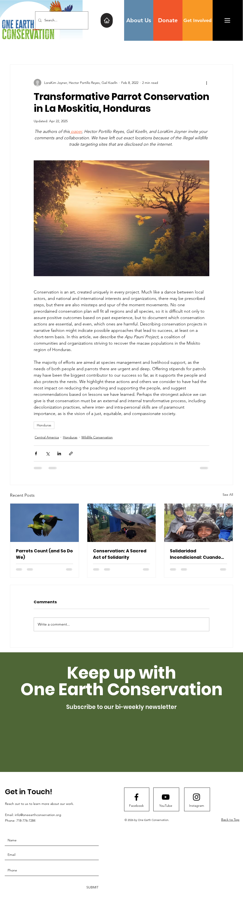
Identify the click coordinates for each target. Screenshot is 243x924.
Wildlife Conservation (97, 437)
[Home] (107, 20)
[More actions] (206, 83)
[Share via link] (71, 453)
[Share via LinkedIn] (59, 453)
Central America (47, 437)
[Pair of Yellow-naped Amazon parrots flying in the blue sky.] (44, 523)
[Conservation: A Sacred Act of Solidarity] (121, 523)
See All (228, 494)
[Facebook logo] (136, 797)
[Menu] (227, 20)
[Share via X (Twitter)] (47, 453)
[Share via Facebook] (36, 453)
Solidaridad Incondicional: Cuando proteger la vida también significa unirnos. (198, 554)
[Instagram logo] (196, 797)
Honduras (44, 425)
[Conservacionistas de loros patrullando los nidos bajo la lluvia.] (198, 523)
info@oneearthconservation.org (38, 815)
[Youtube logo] (165, 797)
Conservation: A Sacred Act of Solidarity (119, 554)
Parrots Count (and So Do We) (44, 554)
